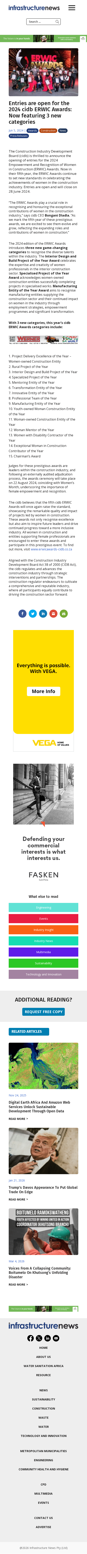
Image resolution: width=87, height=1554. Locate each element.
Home (43, 1348)
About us (43, 1357)
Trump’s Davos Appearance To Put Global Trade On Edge (43, 1189)
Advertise (43, 1527)
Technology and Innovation (44, 974)
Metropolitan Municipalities (43, 1451)
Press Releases (18, 136)
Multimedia (43, 952)
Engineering (43, 907)
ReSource (43, 1375)
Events (43, 919)
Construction (48, 130)
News (63, 130)
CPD (43, 1484)
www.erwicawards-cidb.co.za (51, 549)
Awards (32, 130)
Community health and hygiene (44, 1469)
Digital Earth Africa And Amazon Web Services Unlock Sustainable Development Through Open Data (39, 1106)
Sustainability (43, 963)
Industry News (43, 941)
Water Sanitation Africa (44, 1366)
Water (43, 1427)
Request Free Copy (44, 1011)
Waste (43, 1417)
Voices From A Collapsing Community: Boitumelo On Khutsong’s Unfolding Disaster (40, 1272)
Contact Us (43, 1518)
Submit (57, 21)
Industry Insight (44, 930)
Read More (17, 1119)
